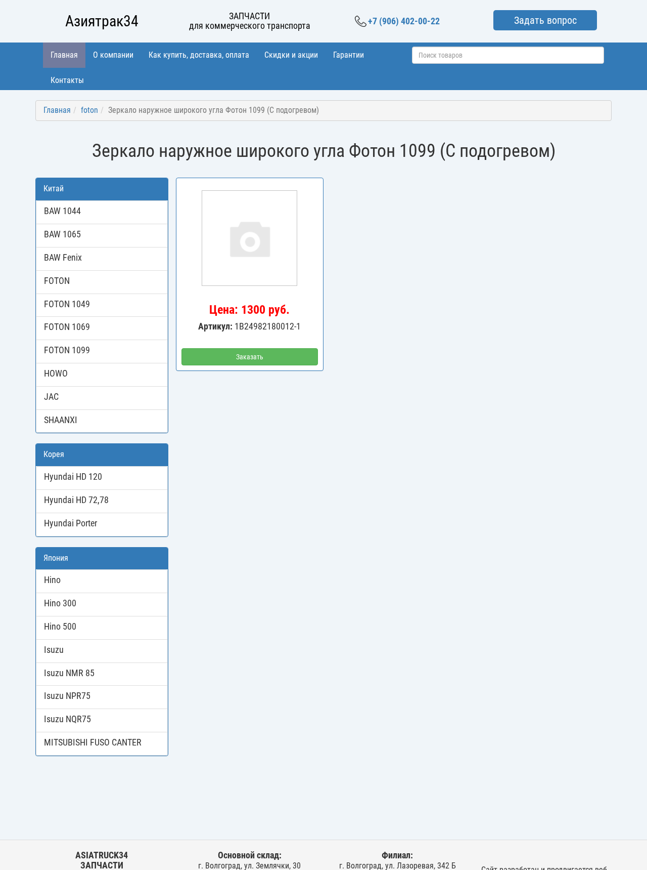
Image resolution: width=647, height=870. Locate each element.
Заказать (249, 357)
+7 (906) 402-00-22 (404, 21)
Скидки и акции (291, 55)
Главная (64, 55)
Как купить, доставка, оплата (199, 55)
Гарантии (348, 55)
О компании (113, 55)
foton (89, 110)
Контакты (67, 80)
